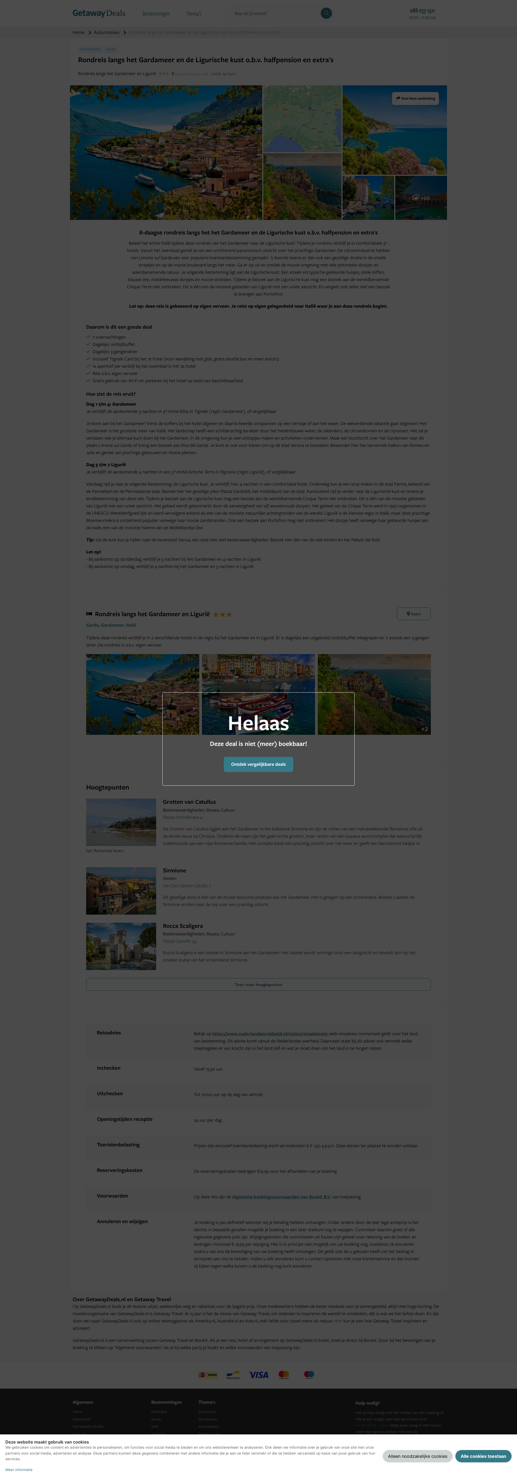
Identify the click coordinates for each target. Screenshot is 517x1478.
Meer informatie (19, 1470)
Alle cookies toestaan (483, 1456)
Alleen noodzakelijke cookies (417, 1456)
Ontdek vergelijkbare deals (258, 764)
